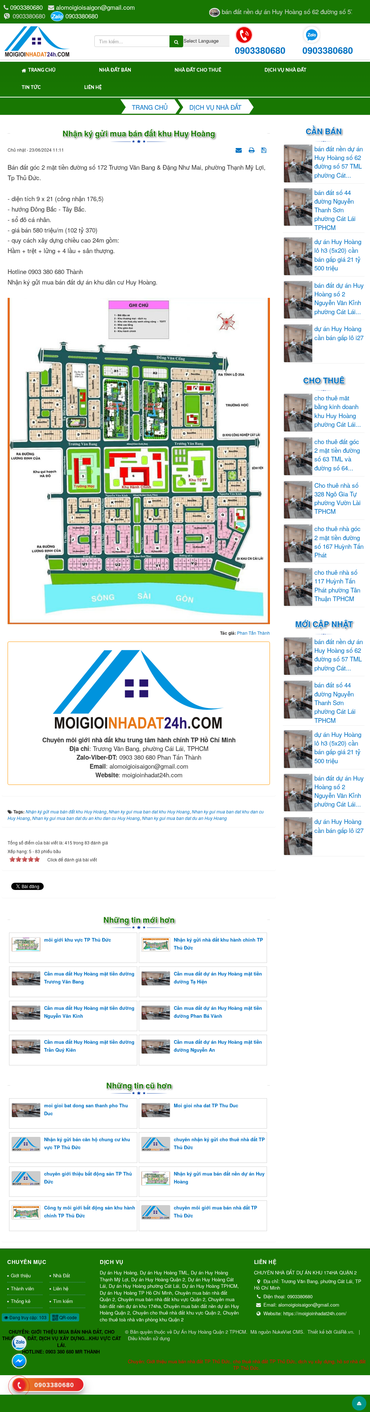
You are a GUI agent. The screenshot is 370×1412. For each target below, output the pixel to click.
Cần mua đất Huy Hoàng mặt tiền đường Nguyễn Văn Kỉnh (89, 1011)
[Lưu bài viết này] (264, 148)
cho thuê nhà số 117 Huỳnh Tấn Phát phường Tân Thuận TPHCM (337, 585)
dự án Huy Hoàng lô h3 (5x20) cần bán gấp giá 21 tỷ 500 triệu (337, 254)
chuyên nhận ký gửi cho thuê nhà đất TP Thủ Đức (219, 1143)
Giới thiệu (21, 1275)
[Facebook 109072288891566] (19, 1361)
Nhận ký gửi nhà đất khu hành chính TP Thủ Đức (218, 943)
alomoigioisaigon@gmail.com (95, 7)
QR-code (67, 1317)
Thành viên (22, 1288)
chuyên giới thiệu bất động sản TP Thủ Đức (88, 1177)
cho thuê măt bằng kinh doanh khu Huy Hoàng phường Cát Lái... (337, 411)
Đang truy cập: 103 (27, 1317)
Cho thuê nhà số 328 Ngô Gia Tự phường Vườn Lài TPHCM (337, 498)
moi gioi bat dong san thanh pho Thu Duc (86, 1109)
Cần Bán (324, 131)
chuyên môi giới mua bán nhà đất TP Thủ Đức (215, 1211)
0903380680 (26, 7)
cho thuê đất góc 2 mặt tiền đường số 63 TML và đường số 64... (337, 454)
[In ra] (252, 148)
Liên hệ (93, 87)
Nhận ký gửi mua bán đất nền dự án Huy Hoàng (219, 1177)
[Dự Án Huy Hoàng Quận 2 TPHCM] (37, 40)
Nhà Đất (61, 1275)
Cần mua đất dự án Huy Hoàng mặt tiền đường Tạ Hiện (218, 977)
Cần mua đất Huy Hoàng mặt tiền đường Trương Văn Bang (89, 977)
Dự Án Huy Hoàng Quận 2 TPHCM (209, 1331)
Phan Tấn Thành (253, 633)
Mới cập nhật (324, 624)
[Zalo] (19, 1343)
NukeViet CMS (287, 1331)
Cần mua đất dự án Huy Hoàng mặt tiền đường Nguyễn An (218, 1045)
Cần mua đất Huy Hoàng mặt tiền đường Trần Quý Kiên (89, 1045)
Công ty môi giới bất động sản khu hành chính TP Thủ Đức (89, 1211)
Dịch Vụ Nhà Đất (285, 70)
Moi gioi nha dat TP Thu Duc (206, 1105)
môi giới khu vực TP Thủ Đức (77, 939)
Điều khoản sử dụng (149, 1338)
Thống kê (20, 1301)
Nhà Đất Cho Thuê (198, 70)
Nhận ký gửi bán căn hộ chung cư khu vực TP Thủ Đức (87, 1143)
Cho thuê (324, 380)
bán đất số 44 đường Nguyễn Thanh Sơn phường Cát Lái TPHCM (335, 210)
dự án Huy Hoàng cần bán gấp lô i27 (338, 333)
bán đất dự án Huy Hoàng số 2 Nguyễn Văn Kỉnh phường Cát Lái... (339, 298)
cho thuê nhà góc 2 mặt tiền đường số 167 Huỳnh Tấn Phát (338, 541)
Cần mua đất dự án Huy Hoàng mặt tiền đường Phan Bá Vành (218, 1011)
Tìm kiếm (63, 1301)
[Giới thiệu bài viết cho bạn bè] (239, 148)
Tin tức (31, 87)
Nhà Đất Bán (115, 70)
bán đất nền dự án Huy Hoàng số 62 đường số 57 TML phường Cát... (338, 161)
